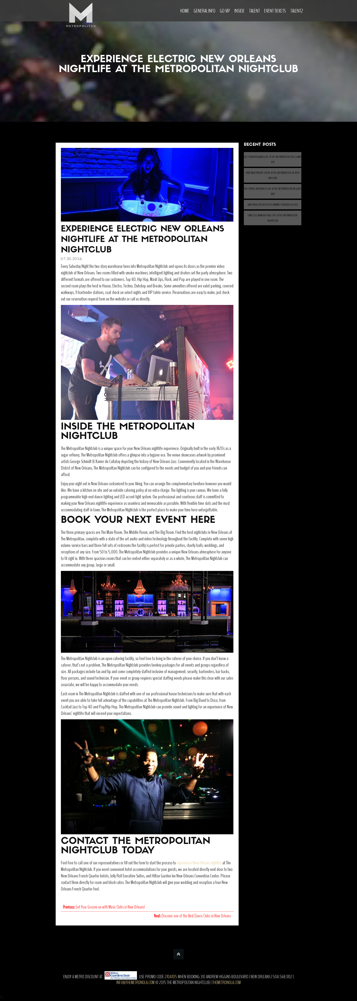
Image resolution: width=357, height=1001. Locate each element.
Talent (254, 10)
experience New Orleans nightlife (199, 863)
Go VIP (225, 10)
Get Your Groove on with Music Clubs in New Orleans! (104, 907)
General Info (204, 10)
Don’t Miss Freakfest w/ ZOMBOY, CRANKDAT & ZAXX (272, 204)
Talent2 (296, 10)
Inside (239, 10)
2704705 (171, 977)
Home (184, 10)
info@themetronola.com (135, 982)
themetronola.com (226, 982)
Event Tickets (275, 10)
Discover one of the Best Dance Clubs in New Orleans (192, 916)
